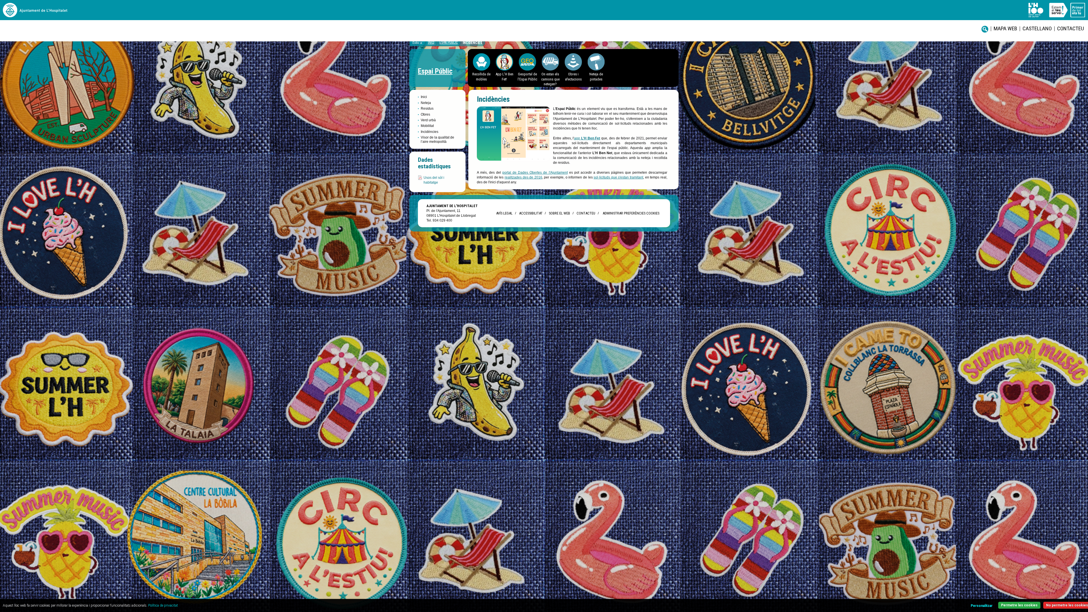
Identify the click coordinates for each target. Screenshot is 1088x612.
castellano (1037, 28)
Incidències (472, 43)
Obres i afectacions (573, 76)
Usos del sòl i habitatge (434, 180)
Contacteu (1070, 28)
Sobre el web (559, 213)
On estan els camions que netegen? (550, 79)
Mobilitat (427, 126)
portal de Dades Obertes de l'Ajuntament (535, 173)
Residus (427, 108)
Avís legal (504, 213)
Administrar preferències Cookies (631, 213)
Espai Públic (448, 42)
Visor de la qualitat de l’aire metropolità (437, 139)
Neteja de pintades (596, 76)
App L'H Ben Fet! (504, 76)
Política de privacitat (163, 605)
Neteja (426, 103)
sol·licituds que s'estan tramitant (618, 177)
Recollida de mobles (481, 76)
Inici (431, 42)
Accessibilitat (530, 213)
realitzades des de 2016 (523, 177)
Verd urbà (428, 120)
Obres (425, 114)
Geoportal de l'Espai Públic (527, 76)
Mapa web (1005, 28)
